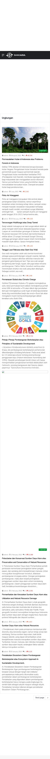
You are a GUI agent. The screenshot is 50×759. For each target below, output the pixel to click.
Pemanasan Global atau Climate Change (19, 279)
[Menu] (3, 56)
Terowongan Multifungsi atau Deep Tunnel (20, 222)
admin (6, 155)
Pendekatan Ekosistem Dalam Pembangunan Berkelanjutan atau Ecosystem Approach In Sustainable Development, (21, 659)
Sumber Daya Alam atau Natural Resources (20, 625)
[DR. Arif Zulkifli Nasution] (15, 55)
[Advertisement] (25, 25)
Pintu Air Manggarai (10, 195)
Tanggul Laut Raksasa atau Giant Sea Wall (20, 249)
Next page (39, 697)
